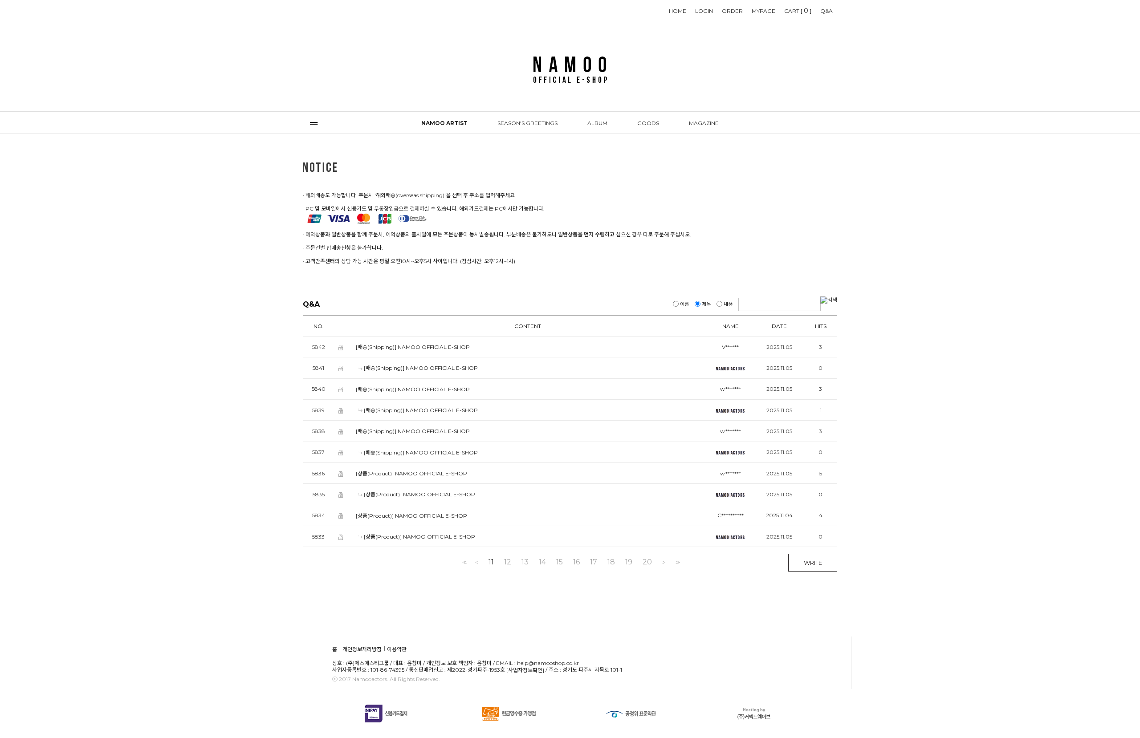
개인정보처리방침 (362, 649)
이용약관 (397, 649)
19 (628, 562)
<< (463, 562)
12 (507, 562)
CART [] (797, 11)
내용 (728, 304)
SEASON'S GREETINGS (527, 123)
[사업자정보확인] (525, 670)
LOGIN (704, 11)
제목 (706, 304)
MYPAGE (763, 11)
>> (677, 562)
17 (593, 562)
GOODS (648, 123)
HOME (677, 11)
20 (647, 562)
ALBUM (597, 123)
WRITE (813, 562)
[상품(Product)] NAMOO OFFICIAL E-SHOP (411, 473)
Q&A (826, 11)
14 (542, 562)
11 (491, 562)
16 (576, 562)
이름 (684, 304)
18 (611, 562)
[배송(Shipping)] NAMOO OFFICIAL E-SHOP (413, 347)
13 (525, 562)
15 (559, 562)
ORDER (732, 11)
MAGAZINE (704, 123)
